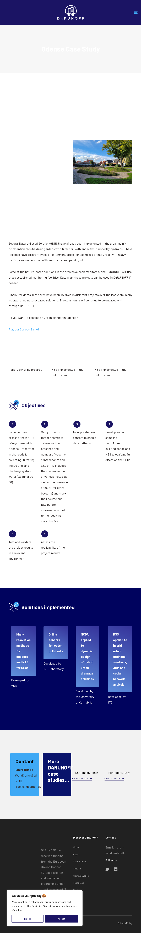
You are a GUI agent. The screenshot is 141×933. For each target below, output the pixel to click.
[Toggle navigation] (115, 12)
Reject (27, 918)
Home (76, 847)
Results (77, 868)
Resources (78, 882)
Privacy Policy (125, 923)
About (76, 854)
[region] (45, 908)
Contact (77, 890)
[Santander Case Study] (86, 762)
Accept (61, 918)
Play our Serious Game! (24, 329)
